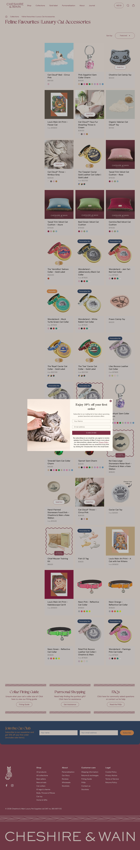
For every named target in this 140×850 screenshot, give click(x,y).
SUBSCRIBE (91, 433)
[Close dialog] (111, 401)
